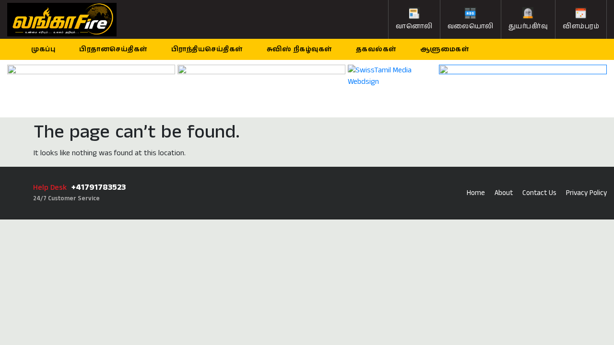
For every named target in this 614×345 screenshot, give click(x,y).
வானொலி (414, 26)
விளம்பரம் (581, 26)
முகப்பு (43, 49)
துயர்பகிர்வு (528, 26)
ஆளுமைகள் (444, 49)
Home (476, 193)
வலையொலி (471, 26)
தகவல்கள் (376, 49)
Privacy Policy (586, 193)
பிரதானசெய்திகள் (113, 49)
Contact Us (539, 193)
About (504, 193)
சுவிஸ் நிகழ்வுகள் (299, 49)
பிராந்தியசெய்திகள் (207, 49)
